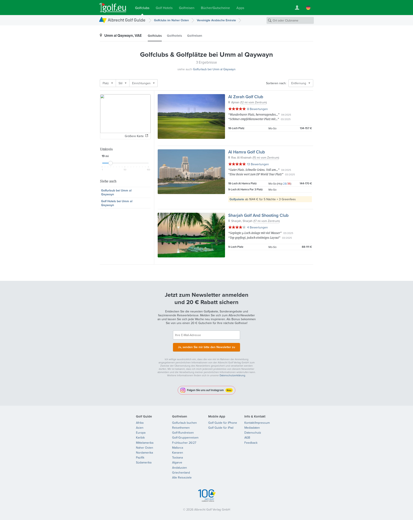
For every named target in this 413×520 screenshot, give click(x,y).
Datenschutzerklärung (232, 375)
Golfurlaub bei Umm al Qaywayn (214, 69)
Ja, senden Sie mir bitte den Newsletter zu (206, 347)
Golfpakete (237, 199)
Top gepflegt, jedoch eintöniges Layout (254, 238)
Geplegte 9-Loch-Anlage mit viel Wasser (255, 233)
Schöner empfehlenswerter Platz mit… (253, 119)
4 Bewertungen (257, 227)
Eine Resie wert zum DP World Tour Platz (256, 174)
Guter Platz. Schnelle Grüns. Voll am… (254, 170)
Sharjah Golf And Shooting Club (258, 215)
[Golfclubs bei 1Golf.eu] (112, 7)
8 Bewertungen (257, 109)
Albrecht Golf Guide (126, 19)
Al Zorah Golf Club (245, 96)
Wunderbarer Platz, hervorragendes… (254, 114)
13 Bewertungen (258, 164)
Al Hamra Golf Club (246, 152)
